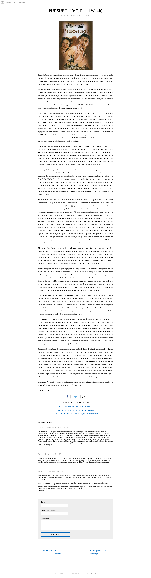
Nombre (43, 502)
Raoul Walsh (86, 15)
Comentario (45, 519)
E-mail (48, 510)
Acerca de (59, 574)
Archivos (75, 574)
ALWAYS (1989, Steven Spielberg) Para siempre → (100, 552)
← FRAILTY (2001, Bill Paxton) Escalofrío (51, 552)
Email (83, 397)
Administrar (92, 574)
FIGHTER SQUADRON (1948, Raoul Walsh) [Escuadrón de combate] (75, 414)
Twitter (75, 397)
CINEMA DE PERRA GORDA (16, 2)
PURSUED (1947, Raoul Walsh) (75, 10)
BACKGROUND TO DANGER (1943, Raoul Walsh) (76, 410)
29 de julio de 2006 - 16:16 (70, 15)
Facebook (67, 397)
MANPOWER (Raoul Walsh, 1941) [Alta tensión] (75, 407)
